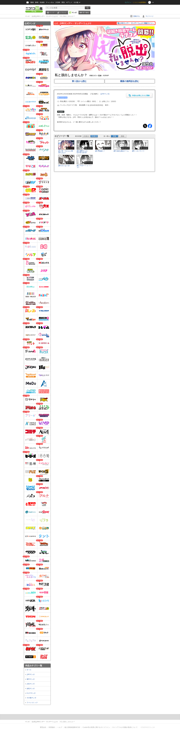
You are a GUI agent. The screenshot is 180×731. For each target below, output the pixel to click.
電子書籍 (85, 12)
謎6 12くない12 (64, 166)
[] (105, 94)
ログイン (128, 2)
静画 (36, 2)
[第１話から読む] (104, 70)
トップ (51, 12)
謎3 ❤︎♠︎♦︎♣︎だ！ (100, 151)
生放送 (42, 2)
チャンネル (50, 2)
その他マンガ (31, 698)
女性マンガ (31, 688)
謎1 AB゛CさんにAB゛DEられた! (66, 152)
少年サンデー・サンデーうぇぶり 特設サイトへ (137, 23)
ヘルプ (59, 727)
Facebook (150, 126)
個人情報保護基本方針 (72, 727)
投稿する (136, 16)
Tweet (145, 126)
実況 (63, 2)
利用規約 (52, 727)
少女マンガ (31, 684)
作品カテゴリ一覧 (33, 665)
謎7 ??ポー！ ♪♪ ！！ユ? (84, 166)
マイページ (149, 16)
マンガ (74, 12)
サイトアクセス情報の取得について (125, 727)
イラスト (63, 12)
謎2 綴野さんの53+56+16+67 (82, 152)
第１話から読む (79, 81)
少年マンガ (31, 674)
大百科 (57, 2)
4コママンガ (31, 693)
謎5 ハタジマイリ (138, 151)
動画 (32, 2)
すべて (29, 670)
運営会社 (43, 727)
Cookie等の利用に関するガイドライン (96, 727)
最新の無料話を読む (129, 81)
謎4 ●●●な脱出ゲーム (121, 151)
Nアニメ (69, 2)
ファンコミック (32, 702)
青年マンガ (31, 679)
